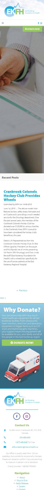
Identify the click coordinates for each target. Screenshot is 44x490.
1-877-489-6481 (21, 442)
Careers (22, 486)
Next (2, 298)
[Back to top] (37, 483)
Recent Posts (10, 177)
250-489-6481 (25, 437)
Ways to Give (22, 480)
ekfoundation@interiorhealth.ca (25, 447)
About (22, 477)
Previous (23, 290)
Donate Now (33, 29)
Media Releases (22, 483)
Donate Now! (23, 342)
